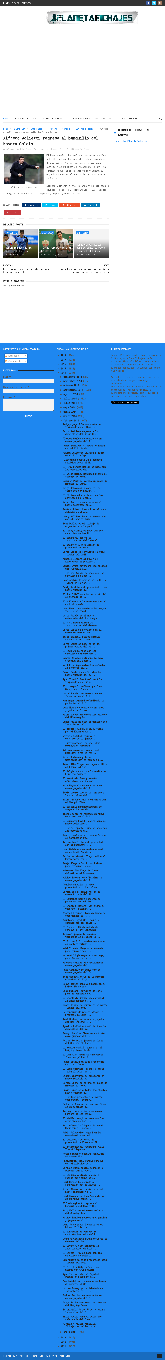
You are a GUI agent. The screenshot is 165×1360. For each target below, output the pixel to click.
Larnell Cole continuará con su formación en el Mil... (82, 695)
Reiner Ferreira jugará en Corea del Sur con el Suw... (83, 1042)
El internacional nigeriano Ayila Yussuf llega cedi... (83, 1148)
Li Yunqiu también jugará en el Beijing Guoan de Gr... (82, 1049)
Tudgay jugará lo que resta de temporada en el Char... (82, 425)
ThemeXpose (22, 1356)
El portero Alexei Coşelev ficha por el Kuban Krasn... (83, 730)
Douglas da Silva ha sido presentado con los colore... (82, 886)
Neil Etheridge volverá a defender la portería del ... (84, 666)
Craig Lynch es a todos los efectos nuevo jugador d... (85, 1091)
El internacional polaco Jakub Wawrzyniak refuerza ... (81, 744)
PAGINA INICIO (11, 3)
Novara (53, 129)
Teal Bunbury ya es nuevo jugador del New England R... (83, 1020)
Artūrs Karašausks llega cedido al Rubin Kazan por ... (84, 858)
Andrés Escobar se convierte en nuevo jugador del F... (82, 1297)
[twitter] (154, 3)
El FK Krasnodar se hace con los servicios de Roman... (83, 496)
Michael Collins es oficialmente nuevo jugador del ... (83, 964)
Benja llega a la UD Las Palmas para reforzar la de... (82, 865)
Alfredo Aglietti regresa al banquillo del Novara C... (80, 1205)
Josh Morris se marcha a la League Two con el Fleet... (84, 610)
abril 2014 (70, 411)
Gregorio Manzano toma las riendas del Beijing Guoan (84, 1304)
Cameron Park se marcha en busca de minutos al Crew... (85, 482)
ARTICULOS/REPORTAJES (54, 118)
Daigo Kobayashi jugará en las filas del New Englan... (81, 489)
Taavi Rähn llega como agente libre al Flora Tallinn (85, 765)
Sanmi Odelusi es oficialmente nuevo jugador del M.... (82, 673)
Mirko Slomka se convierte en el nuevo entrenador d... (83, 1190)
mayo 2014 (70, 407)
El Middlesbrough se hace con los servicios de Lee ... (83, 1120)
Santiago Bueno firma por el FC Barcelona (19, 249)
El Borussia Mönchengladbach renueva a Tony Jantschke (80, 928)
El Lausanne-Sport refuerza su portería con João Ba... (81, 900)
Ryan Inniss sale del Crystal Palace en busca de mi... (81, 1275)
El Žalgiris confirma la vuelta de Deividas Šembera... (84, 773)
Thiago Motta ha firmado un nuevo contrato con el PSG (83, 815)
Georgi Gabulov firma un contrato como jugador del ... (84, 1035)
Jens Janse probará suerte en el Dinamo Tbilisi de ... (83, 1226)
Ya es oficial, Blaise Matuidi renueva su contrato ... (81, 638)
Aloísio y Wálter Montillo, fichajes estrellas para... (81, 1325)
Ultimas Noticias (85, 129)
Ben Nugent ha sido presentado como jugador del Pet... (85, 1261)
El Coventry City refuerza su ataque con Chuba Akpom (81, 1268)
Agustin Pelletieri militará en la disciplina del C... (84, 1027)
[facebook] (148, 3)
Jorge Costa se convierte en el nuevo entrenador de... (82, 631)
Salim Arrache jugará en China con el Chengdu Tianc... (84, 801)
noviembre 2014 (73, 381)
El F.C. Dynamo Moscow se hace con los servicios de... (84, 468)
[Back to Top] (159, 1356)
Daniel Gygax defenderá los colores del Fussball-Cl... (85, 567)
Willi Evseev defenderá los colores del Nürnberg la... (85, 716)
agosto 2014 (71, 394)
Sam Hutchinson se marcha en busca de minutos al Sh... (84, 1282)
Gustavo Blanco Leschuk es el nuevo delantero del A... (85, 511)
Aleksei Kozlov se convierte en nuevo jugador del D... (82, 440)
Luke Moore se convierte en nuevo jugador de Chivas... (83, 709)
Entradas (13, 355)
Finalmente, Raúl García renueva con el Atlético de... (83, 1162)
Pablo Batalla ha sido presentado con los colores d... (83, 1063)
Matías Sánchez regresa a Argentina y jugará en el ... (85, 1219)
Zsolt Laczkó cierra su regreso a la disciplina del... (83, 794)
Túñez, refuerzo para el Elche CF (56, 249)
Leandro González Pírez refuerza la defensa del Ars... (85, 1240)
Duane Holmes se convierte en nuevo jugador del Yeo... (85, 1006)
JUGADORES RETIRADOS (25, 118)
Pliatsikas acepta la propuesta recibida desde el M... (82, 461)
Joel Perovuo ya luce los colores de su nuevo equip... (83, 1198)
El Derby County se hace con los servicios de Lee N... (83, 532)
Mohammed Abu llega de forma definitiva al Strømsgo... (80, 872)
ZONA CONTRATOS (81, 118)
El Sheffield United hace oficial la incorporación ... (83, 999)
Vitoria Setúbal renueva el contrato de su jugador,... (81, 737)
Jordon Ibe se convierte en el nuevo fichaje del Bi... (81, 893)
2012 (64, 1341)
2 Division (19, 129)
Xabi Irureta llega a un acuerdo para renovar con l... (83, 950)
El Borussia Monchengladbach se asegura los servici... (82, 808)
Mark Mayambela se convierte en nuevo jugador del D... (82, 787)
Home (6, 118)
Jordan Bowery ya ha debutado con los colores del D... (83, 1290)
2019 (64, 355)
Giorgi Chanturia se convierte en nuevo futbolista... (83, 1077)
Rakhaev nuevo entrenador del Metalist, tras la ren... (81, 751)
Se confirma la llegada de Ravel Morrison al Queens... (83, 1127)
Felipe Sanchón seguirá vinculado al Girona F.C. (83, 1155)
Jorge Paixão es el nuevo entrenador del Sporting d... (82, 617)
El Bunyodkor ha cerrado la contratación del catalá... (81, 1233)
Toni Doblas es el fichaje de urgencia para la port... (81, 525)
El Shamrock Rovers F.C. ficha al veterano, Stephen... (83, 907)
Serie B (66, 129)
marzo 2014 (70, 416)
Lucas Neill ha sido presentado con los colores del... (85, 723)
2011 (64, 1346)
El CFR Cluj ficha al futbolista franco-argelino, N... (83, 1056)
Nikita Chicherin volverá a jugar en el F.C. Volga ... (83, 454)
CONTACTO (27, 3)
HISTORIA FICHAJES (127, 118)
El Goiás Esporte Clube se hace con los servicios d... (85, 829)
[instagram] (160, 3)
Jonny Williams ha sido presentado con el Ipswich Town (84, 518)
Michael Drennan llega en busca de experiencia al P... (84, 914)
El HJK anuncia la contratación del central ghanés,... (85, 603)
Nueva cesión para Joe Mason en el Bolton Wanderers (84, 985)
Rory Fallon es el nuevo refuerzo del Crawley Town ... (83, 1212)
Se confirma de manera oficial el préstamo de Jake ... (83, 1013)
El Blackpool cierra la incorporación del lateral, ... (83, 539)
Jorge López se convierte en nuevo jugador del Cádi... (84, 553)
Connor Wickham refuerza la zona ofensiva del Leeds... (83, 659)
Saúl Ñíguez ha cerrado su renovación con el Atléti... (81, 1183)
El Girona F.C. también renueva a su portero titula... (84, 942)
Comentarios (15, 361)
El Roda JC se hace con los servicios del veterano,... (81, 652)
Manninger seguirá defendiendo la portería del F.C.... (83, 702)
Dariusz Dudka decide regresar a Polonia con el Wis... (83, 1169)
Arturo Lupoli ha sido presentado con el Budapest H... (83, 843)
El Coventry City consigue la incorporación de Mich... (81, 1247)
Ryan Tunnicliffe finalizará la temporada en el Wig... (82, 681)
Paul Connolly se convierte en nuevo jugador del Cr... (81, 971)
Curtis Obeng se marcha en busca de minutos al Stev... (85, 1084)
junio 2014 (70, 402)
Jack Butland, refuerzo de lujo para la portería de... (82, 992)
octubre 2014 (71, 385)
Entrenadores (37, 129)
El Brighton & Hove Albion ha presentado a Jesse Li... (81, 546)
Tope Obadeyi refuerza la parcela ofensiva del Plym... (83, 978)
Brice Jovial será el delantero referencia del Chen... (82, 1318)
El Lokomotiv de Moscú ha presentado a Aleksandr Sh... (82, 1141)
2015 (64, 368)
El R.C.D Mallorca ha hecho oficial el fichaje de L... (85, 596)
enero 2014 (70, 1331)
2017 (64, 359)
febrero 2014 (71, 420)
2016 (64, 364)
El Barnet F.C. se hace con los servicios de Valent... (82, 1254)
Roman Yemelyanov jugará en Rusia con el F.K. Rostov (84, 447)
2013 (64, 1337)
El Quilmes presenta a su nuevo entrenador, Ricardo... (82, 1098)
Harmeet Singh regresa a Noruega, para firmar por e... (83, 957)
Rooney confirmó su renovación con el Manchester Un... (84, 836)
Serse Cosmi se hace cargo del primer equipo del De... (81, 645)
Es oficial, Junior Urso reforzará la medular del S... (84, 1311)
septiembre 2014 (73, 389)
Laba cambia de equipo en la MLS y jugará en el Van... (84, 581)
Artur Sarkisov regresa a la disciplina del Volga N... (80, 433)
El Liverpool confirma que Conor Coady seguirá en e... (83, 688)
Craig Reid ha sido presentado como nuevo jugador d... (85, 589)
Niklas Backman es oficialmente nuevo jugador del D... (82, 879)
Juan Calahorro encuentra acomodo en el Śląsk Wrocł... (83, 850)
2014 (64, 372)
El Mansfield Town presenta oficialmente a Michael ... (81, 780)
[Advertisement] (22, 61)
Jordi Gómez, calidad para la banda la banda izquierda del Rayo (91, 247)
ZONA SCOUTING (103, 118)
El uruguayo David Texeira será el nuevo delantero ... (84, 822)
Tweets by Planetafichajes (130, 141)
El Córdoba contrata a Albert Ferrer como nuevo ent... (81, 1176)
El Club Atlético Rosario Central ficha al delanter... (83, 1070)
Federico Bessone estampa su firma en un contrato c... (84, 1105)
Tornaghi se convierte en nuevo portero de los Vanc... (82, 1112)
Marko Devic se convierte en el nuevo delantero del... (82, 503)
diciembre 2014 (73, 376)
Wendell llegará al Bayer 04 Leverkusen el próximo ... (80, 560)
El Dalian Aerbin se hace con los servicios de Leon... (83, 574)
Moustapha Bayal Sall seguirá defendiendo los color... (81, 921)
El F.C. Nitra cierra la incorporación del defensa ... (83, 624)
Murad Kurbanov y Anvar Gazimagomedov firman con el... (84, 758)
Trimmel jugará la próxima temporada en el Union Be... (81, 935)
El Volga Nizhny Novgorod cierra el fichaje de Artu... (85, 475)
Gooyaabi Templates (59, 1356)
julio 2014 (70, 398)
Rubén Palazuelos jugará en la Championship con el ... (82, 1134)
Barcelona (12, 233)
